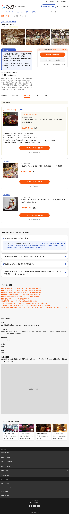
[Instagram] (38, 506)
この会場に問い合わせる (52, 54)
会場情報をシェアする (59, 64)
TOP (2, 12)
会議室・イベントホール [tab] (21, 16)
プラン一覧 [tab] (27, 96)
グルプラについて (5, 483)
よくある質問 (4, 491)
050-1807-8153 (45, 64)
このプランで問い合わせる (34, 148)
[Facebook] (30, 506)
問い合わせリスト (48, 6)
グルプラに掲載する (62, 1)
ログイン (59, 6)
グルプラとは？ (50, 1)
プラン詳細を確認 (33, 152)
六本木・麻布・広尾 (17, 12)
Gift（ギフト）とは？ (6, 487)
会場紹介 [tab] (4, 95)
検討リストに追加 (54, 60)
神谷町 (26, 12)
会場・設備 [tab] (15, 95)
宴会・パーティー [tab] (6, 16)
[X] (34, 506)
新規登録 (65, 6)
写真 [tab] (36, 95)
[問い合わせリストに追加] (15, 430)
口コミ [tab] (45, 95)
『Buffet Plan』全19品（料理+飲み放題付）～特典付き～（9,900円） (33, 245)
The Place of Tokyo (43, 12)
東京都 (8, 12)
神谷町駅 (33, 12)
